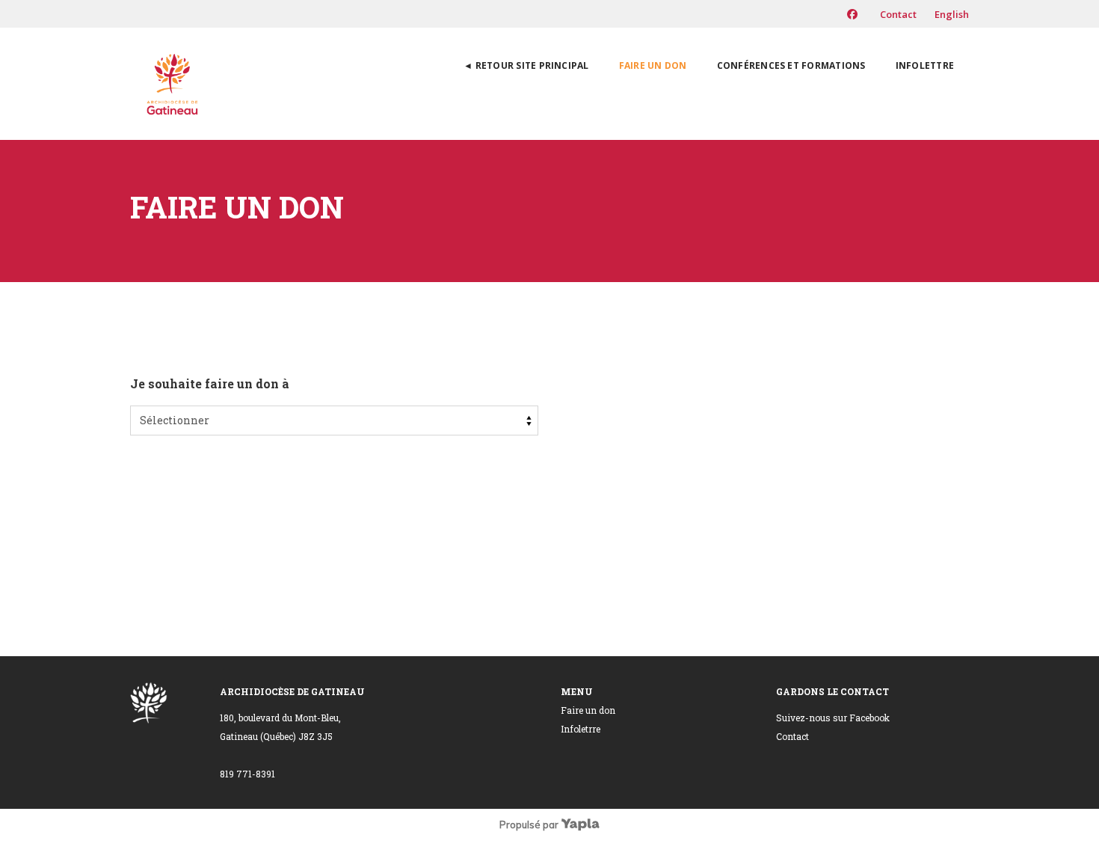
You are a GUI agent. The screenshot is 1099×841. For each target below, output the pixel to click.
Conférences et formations (791, 65)
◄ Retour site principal (526, 65)
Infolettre (925, 65)
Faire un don (653, 65)
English (952, 14)
